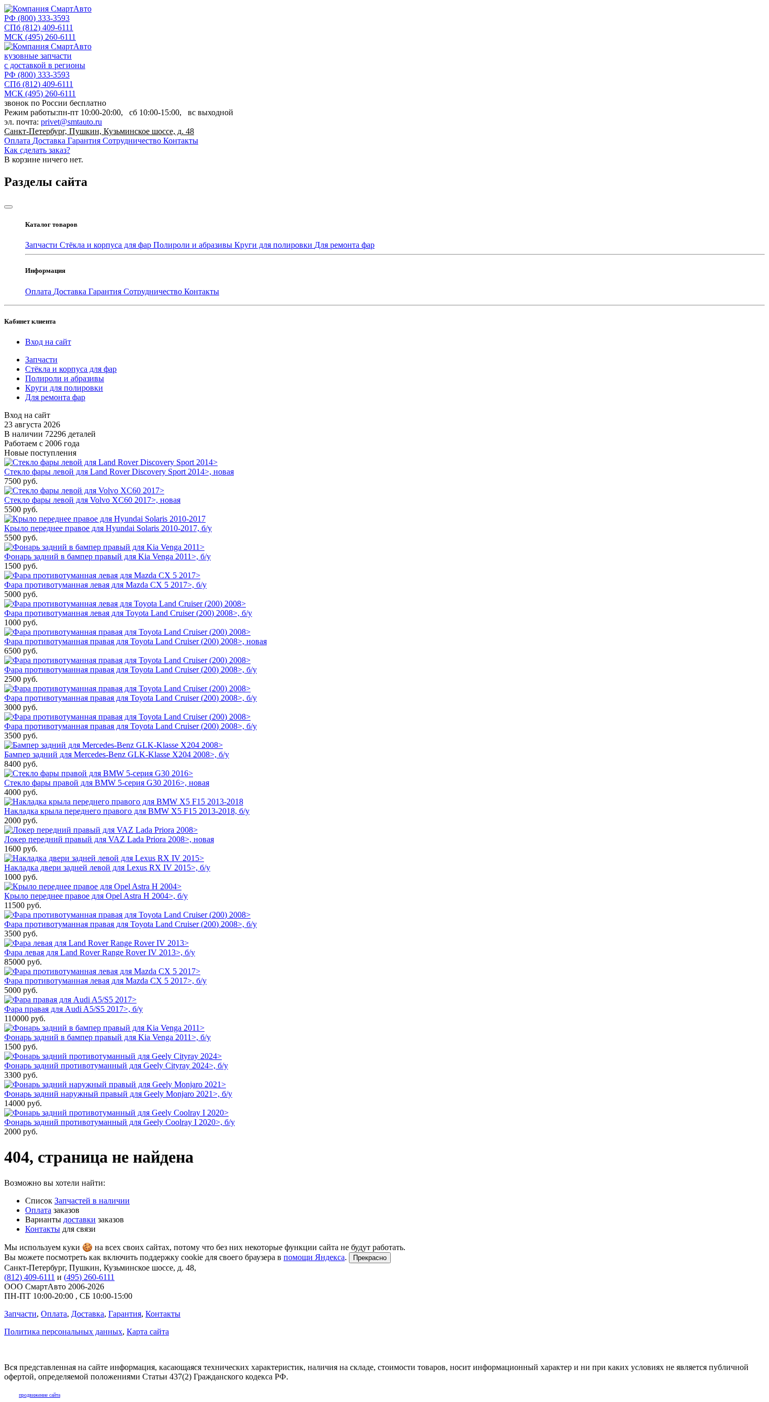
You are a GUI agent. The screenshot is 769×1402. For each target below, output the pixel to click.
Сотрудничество (133, 140)
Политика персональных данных (63, 1331)
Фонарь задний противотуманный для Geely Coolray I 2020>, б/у (119, 1122)
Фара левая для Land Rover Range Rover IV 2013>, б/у (99, 952)
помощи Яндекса (314, 1257)
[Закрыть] (8, 206)
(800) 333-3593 (37, 18)
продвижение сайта (39, 1395)
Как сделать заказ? (37, 150)
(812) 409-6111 (38, 27)
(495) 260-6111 (40, 36)
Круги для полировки (274, 244)
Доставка (49, 140)
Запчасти (42, 244)
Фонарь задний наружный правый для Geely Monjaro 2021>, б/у (118, 1093)
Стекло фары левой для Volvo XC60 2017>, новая (92, 499)
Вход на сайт (48, 341)
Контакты (180, 140)
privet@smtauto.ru (71, 121)
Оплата (18, 140)
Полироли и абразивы (193, 244)
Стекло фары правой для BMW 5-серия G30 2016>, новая (106, 782)
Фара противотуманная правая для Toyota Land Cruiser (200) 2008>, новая (135, 641)
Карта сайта (148, 1331)
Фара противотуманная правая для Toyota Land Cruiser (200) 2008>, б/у (130, 669)
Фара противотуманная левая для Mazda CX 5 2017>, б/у (105, 584)
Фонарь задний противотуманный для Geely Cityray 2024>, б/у (116, 1065)
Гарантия (85, 140)
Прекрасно (370, 1258)
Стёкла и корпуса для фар (106, 244)
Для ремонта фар (344, 244)
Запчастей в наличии (92, 1200)
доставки (79, 1219)
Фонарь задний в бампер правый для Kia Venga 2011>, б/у (107, 556)
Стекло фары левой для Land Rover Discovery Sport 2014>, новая (119, 471)
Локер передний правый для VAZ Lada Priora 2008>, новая (109, 839)
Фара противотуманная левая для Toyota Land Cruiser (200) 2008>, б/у (128, 613)
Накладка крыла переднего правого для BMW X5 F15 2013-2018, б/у (127, 811)
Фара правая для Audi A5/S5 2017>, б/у (73, 1008)
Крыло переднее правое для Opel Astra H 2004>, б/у (96, 895)
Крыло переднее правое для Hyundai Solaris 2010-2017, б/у (108, 528)
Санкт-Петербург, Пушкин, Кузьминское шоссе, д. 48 (99, 131)
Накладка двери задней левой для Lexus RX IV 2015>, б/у (107, 867)
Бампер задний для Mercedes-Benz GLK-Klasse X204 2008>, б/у (116, 754)
